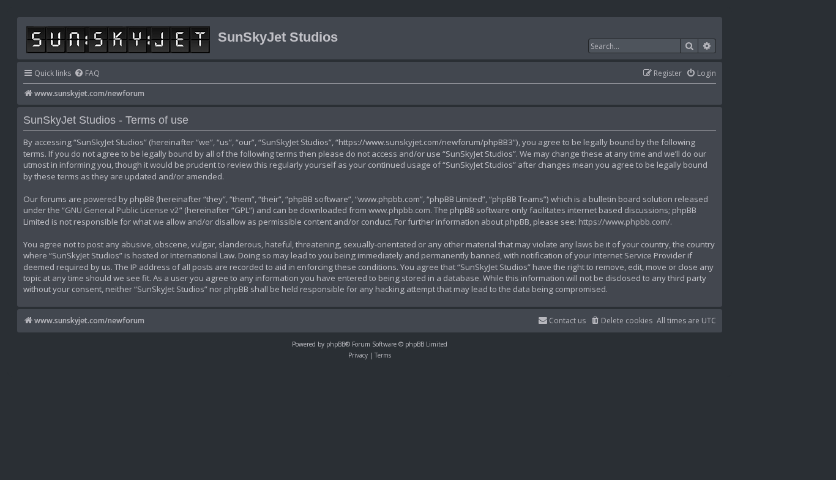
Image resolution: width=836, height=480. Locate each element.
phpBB (335, 344)
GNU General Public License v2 (122, 210)
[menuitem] (87, 74)
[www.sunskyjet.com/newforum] (119, 37)
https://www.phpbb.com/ (624, 221)
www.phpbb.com (399, 210)
